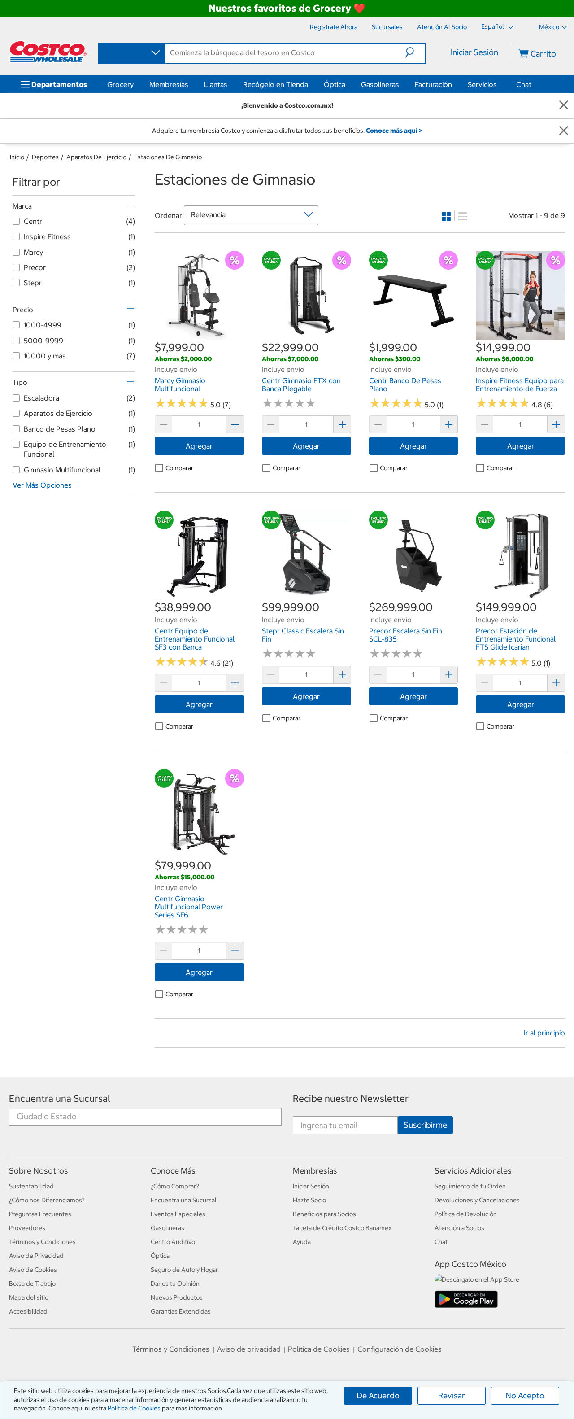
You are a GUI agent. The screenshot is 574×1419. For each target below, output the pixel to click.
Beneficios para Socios (324, 1214)
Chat (523, 84)
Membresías (168, 84)
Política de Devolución (466, 1214)
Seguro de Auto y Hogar (184, 1270)
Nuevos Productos (177, 1297)
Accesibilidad (28, 1311)
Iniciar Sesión (474, 52)
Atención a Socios (459, 1228)
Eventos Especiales (178, 1214)
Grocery (120, 84)
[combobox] (131, 53)
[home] (48, 51)
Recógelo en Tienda (275, 84)
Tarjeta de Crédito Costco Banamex (342, 1228)
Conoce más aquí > (394, 131)
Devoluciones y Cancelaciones (477, 1200)
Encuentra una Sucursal (59, 1098)
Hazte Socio (309, 1200)
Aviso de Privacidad (36, 1256)
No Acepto (524, 1395)
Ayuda (302, 1242)
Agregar (199, 445)
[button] (415, 52)
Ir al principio (544, 1032)
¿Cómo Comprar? (175, 1186)
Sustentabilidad (31, 1186)
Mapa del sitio (28, 1297)
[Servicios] (498, 84)
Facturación (433, 84)
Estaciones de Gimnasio (168, 157)
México (549, 27)
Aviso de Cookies (33, 1270)
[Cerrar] (563, 105)
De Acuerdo (378, 1395)
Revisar (451, 1395)
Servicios (482, 84)
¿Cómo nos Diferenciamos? (47, 1200)
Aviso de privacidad (249, 1349)
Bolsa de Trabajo (32, 1283)
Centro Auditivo (173, 1242)
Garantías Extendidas (181, 1311)
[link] (199, 335)
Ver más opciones (42, 484)
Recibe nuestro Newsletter (351, 1098)
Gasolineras (380, 84)
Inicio (17, 157)
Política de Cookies (134, 1408)
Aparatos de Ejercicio (96, 157)
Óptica (334, 84)
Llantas (215, 84)
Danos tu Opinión (175, 1283)
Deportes (45, 157)
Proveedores (27, 1228)
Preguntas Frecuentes (40, 1214)
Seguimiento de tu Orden (470, 1186)
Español (493, 26)
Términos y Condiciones (42, 1242)
